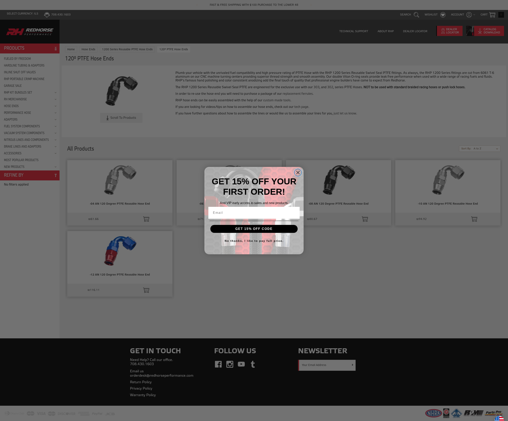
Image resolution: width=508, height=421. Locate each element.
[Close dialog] (298, 172)
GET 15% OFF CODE (254, 228)
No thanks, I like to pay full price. (254, 240)
